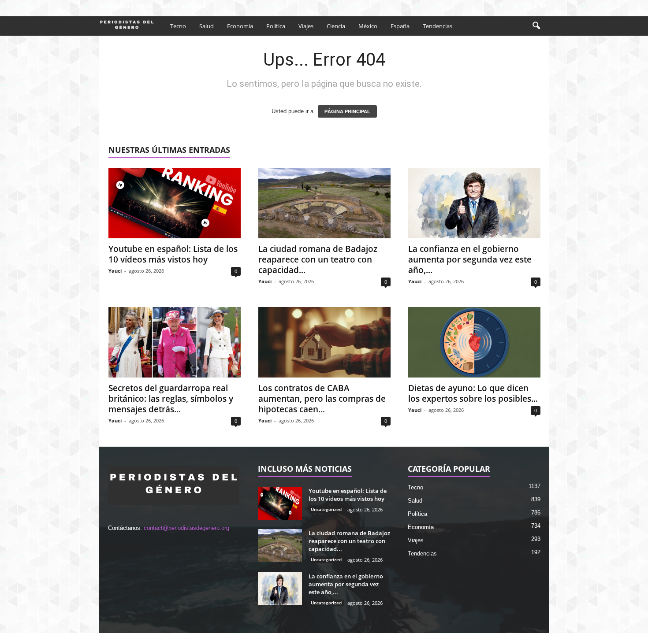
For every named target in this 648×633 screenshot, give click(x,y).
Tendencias (437, 26)
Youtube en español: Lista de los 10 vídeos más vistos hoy (173, 254)
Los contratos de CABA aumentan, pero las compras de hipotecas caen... (322, 398)
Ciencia (336, 26)
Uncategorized (326, 509)
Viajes (305, 26)
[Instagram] (515, 6)
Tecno (178, 26)
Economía (240, 26)
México (367, 26)
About (168, 6)
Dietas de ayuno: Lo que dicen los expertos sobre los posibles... (473, 393)
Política (275, 26)
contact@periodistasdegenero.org (186, 528)
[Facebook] (501, 6)
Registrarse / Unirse (126, 6)
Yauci (115, 270)
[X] (529, 6)
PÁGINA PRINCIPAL (347, 111)
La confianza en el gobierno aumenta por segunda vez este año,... (470, 259)
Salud (206, 26)
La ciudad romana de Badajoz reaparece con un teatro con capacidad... (317, 259)
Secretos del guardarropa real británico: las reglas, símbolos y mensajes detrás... (170, 398)
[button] (536, 26)
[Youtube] (542, 6)
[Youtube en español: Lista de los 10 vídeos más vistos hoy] (174, 203)
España (400, 26)
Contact (193, 6)
